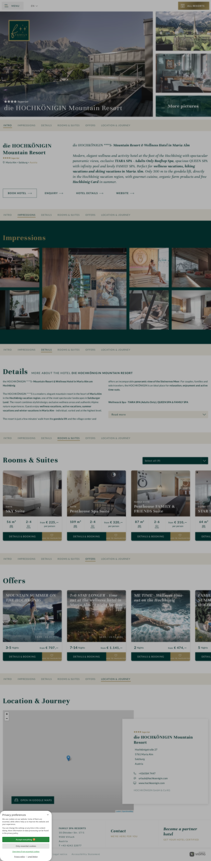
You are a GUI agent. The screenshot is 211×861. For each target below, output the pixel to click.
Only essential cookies (26, 846)
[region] (25, 826)
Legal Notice (33, 856)
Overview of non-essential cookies (25, 851)
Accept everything (24, 839)
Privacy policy (19, 856)
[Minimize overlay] (48, 815)
